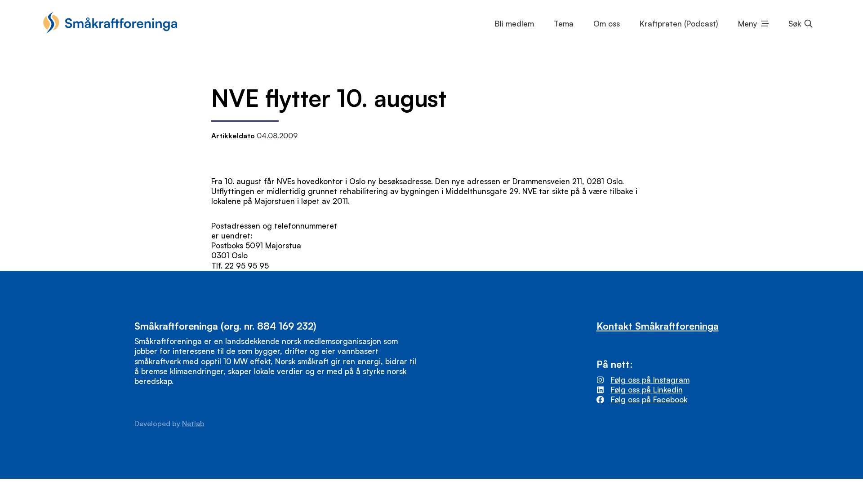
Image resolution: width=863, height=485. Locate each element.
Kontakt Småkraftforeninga (657, 326)
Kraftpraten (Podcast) (679, 23)
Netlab (193, 423)
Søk (794, 23)
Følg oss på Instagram (650, 379)
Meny (747, 23)
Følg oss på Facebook (649, 399)
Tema (564, 23)
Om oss (606, 23)
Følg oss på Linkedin (647, 389)
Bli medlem (514, 23)
